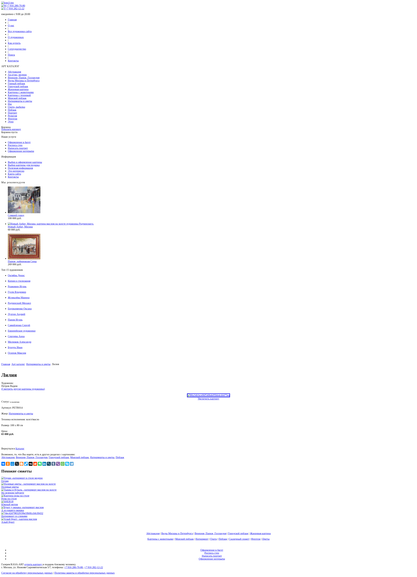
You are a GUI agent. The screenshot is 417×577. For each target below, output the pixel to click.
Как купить (14, 43)
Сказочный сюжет (239, 539)
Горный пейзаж (16, 83)
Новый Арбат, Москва (20, 226)
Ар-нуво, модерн (17, 74)
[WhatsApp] (63, 464)
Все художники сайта (20, 31)
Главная (12, 19)
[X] (17, 464)
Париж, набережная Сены (22, 261)
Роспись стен (15, 145)
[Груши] (22, 478)
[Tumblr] (53, 464)
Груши (5, 481)
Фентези (12, 118)
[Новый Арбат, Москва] (51, 223)
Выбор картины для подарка (24, 165)
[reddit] (35, 464)
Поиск (11, 54)
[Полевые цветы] (28, 484)
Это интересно (16, 171)
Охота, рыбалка (16, 107)
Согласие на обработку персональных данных (27, 572)
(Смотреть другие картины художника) (23, 389)
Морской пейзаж (17, 98)
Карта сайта (14, 174)
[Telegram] (72, 464)
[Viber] (58, 464)
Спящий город (16, 215)
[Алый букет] (19, 519)
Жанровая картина (18, 89)
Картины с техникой (19, 95)
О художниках (16, 37)
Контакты (13, 60)
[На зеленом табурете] (29, 489)
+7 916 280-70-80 (15, 5)
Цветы (266, 539)
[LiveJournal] (49, 464)
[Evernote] (40, 464)
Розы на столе (9, 498)
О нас (11, 25)
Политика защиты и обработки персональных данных (84, 572)
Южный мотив (9, 504)
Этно (11, 121)
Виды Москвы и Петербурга (23, 80)
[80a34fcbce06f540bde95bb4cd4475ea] (208, 395)
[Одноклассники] (8, 464)
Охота (213, 539)
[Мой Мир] (12, 464)
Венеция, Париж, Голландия (23, 77)
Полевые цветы (10, 486)
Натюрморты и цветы (20, 101)
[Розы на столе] (15, 495)
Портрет (12, 112)
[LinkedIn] (44, 464)
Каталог (19, 448)
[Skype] (67, 464)
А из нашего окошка (12, 510)
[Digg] (31, 464)
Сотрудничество (17, 49)
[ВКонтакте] (3, 464)
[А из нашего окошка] (22, 507)
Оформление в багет (19, 142)
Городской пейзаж (18, 86)
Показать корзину (11, 129)
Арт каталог (18, 364)
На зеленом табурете (12, 492)
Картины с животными (21, 92)
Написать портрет (18, 148)
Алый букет (7, 522)
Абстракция (14, 71)
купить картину (33, 564)
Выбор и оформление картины (25, 162)
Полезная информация (20, 168)
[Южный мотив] (7, 501)
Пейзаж (12, 109)
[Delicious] (26, 464)
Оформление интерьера (21, 151)
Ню (10, 104)
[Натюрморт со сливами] (22, 513)
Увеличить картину (208, 398)
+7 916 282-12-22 (15, 8)
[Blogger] (21, 464)
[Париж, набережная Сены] (24, 258)
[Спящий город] (24, 212)
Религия (12, 115)
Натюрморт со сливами (14, 516)
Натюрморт (201, 539)
